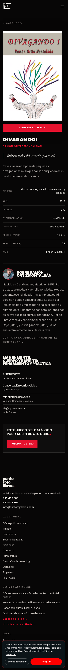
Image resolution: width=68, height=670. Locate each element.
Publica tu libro (22, 444)
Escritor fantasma (13, 539)
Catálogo (8, 567)
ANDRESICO (11, 374)
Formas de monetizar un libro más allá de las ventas (31, 602)
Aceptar (46, 662)
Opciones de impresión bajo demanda (24, 613)
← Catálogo (12, 23)
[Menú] (62, 6)
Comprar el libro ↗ (32, 127)
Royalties (8, 572)
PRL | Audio (9, 577)
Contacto (8, 550)
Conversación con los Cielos (20, 385)
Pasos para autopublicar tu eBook (22, 608)
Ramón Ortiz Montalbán (34, 274)
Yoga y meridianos (14, 408)
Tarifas (7, 528)
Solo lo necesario (17, 662)
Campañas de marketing (16, 561)
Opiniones (8, 545)
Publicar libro (10, 556)
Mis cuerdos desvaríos (16, 396)
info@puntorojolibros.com (18, 507)
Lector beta (9, 534)
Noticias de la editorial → (20, 624)
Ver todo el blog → (15, 619)
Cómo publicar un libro (15, 523)
